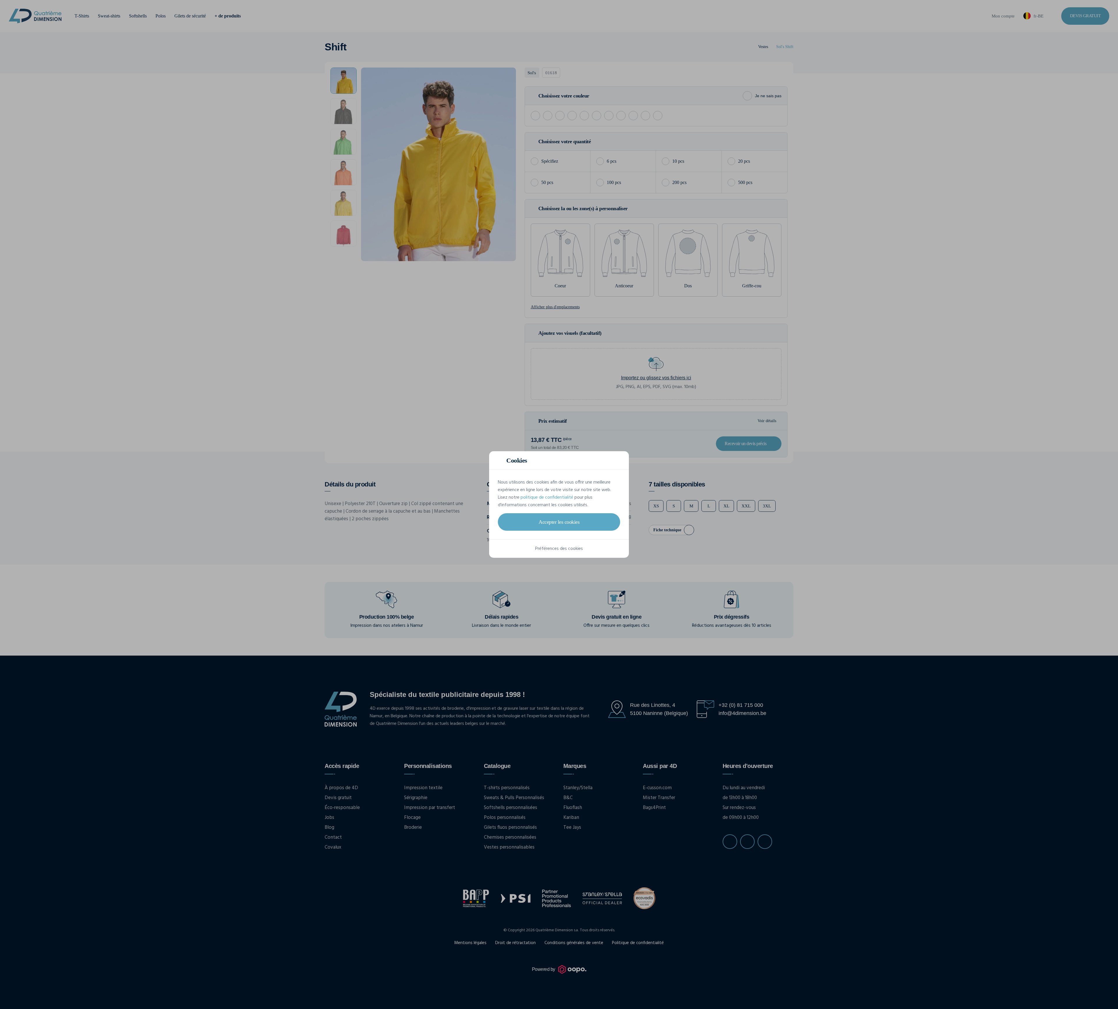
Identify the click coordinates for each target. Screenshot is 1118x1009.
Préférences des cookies (559, 549)
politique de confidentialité (547, 497)
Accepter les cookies (559, 522)
